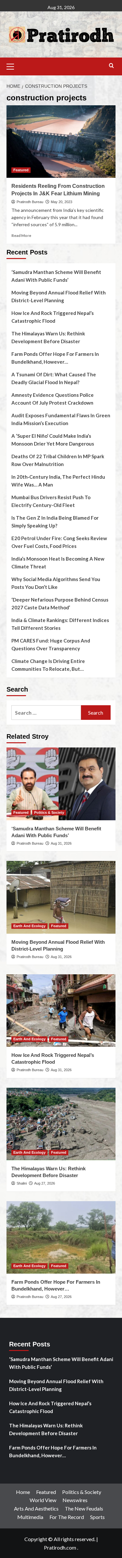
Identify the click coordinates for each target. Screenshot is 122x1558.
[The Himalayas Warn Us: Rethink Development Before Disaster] (61, 1124)
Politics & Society (49, 812)
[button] (13, 66)
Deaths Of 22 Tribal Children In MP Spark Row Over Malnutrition (57, 460)
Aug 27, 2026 (44, 1183)
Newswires (75, 1500)
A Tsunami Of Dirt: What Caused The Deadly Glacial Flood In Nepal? (53, 378)
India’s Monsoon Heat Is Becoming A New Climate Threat (57, 562)
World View (43, 1500)
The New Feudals (84, 1508)
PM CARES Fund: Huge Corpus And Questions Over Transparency (50, 644)
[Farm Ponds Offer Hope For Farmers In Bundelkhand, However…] (61, 1237)
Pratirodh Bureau (30, 202)
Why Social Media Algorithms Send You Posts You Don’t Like (55, 583)
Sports (97, 1517)
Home (23, 1492)
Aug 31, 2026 (61, 843)
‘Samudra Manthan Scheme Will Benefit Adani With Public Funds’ (56, 276)
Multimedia (30, 1517)
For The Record (66, 1517)
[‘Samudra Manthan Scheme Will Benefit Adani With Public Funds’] (61, 783)
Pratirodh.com (60, 1547)
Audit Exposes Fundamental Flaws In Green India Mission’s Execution (60, 419)
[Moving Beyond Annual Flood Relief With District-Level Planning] (61, 897)
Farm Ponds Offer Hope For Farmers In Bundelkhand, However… (55, 358)
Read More (21, 235)
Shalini (22, 1183)
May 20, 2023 (61, 202)
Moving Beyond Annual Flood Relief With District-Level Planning (58, 296)
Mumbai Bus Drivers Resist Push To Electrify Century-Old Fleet (50, 501)
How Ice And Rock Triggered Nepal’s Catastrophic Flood (52, 317)
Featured (21, 170)
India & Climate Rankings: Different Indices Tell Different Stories (60, 624)
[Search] (111, 65)
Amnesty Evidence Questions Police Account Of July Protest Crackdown (52, 399)
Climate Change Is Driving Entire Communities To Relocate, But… (48, 665)
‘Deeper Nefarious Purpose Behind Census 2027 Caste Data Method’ (59, 603)
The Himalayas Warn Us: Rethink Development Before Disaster (48, 337)
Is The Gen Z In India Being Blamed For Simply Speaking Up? (55, 521)
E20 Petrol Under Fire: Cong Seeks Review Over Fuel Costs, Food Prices (59, 542)
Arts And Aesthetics (36, 1508)
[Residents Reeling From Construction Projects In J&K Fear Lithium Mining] (61, 141)
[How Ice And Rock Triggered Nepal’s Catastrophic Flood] (61, 1010)
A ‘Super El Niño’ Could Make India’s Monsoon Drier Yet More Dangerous (52, 440)
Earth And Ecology (29, 926)
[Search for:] (46, 712)
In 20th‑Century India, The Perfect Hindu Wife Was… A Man (58, 480)
